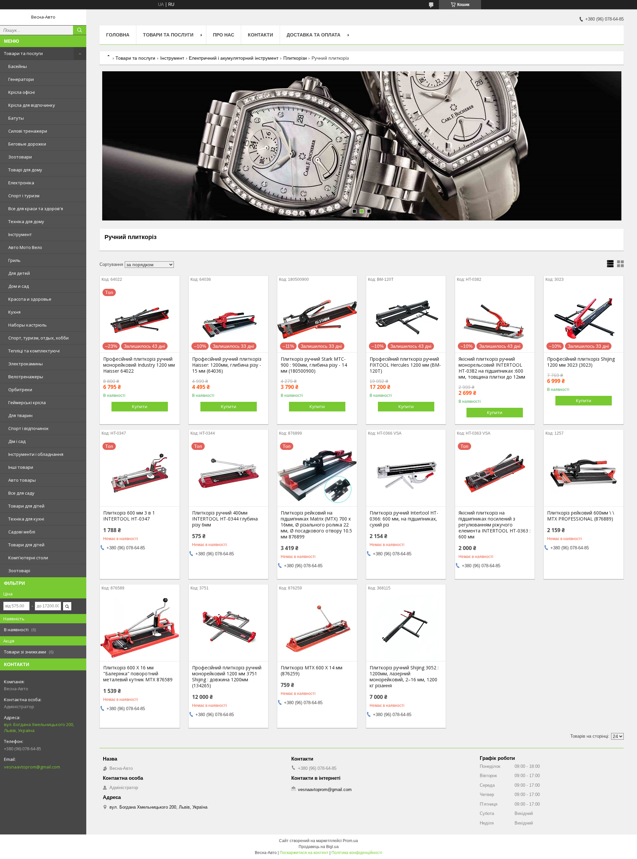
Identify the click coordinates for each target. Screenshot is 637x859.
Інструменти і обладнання (35, 454)
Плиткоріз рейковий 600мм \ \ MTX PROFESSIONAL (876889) (580, 516)
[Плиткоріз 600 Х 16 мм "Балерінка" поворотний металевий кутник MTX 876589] (139, 628)
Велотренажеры (25, 377)
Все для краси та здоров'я (35, 209)
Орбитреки (20, 390)
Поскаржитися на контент (304, 852)
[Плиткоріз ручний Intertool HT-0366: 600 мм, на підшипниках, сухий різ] (406, 473)
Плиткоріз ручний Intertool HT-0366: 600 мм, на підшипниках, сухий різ (404, 519)
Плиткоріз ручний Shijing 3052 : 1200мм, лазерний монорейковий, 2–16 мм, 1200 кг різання (404, 677)
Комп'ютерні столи (28, 558)
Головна (117, 34)
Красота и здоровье (29, 299)
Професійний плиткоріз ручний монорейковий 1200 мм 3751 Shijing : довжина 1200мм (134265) (226, 677)
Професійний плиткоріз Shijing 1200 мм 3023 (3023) (581, 362)
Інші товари (20, 467)
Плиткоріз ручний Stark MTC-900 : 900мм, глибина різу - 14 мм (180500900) (314, 365)
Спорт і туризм (23, 196)
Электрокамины (25, 364)
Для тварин (20, 415)
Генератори (21, 79)
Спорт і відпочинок (28, 428)
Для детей (19, 273)
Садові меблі (21, 532)
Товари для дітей (26, 506)
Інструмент (20, 234)
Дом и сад (18, 286)
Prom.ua (350, 840)
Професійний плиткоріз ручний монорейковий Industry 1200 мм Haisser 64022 (139, 365)
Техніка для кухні (26, 519)
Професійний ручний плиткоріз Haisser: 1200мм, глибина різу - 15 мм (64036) (226, 365)
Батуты (16, 118)
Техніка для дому (26, 221)
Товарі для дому (25, 170)
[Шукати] (79, 30)
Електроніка (21, 183)
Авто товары (22, 480)
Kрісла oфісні (21, 92)
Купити (139, 406)
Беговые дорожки (27, 144)
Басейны (17, 66)
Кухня (14, 312)
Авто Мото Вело (25, 247)
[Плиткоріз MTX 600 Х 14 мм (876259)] (317, 628)
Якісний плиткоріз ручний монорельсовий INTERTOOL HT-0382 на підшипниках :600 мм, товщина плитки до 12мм (492, 368)
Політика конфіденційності (356, 852)
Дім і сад (17, 441)
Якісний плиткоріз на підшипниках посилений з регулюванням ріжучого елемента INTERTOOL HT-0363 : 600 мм (495, 525)
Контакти (260, 34)
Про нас (223, 34)
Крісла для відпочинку (31, 105)
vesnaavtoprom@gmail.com (32, 767)
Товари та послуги (23, 53)
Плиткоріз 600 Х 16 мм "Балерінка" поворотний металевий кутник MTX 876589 (138, 674)
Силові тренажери (27, 131)
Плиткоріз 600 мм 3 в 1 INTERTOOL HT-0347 (129, 516)
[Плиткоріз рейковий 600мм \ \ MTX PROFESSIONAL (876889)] (583, 473)
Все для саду (21, 493)
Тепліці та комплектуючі (34, 351)
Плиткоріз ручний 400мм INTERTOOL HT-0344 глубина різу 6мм (225, 519)
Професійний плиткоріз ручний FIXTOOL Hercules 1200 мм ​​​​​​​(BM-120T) (405, 365)
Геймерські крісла (27, 402)
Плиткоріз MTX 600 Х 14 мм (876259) (311, 671)
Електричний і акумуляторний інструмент (233, 58)
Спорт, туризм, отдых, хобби (38, 338)
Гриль (14, 260)
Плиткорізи (295, 58)
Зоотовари (20, 157)
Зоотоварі (19, 571)
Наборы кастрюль (27, 325)
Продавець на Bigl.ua (319, 846)
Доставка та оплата (313, 34)
